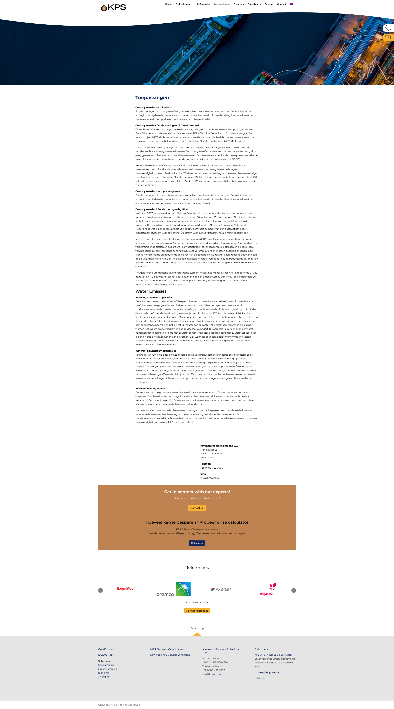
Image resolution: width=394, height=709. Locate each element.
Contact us (197, 507)
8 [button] (207, 602)
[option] (126, 588)
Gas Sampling (106, 664)
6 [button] (201, 602)
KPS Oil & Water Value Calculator (273, 654)
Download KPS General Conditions (170, 654)
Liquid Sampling (107, 668)
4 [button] (196, 602)
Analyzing (104, 676)
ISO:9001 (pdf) (106, 654)
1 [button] (187, 602)
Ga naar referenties (197, 610)
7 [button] (204, 602)
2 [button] (190, 602)
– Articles (260, 678)
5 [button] (198, 602)
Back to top (197, 628)
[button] (100, 590)
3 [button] (193, 602)
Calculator (197, 543)
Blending (103, 672)
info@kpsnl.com (211, 674)
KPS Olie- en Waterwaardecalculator (197, 529)
